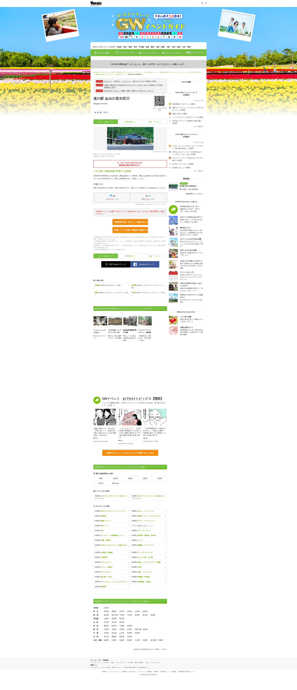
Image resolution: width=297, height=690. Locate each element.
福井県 (121, 622)
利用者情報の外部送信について (186, 671)
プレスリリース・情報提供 (145, 671)
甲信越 (141, 47)
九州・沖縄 (186, 47)
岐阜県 (114, 626)
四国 (178, 47)
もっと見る (198, 126)
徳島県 (121, 636)
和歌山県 (115, 483)
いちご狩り (106, 662)
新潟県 (121, 618)
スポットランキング (172, 52)
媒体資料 (155, 671)
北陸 (157, 47)
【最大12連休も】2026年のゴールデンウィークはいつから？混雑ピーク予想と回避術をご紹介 (133, 86)
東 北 (95, 611)
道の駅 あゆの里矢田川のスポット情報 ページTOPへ (150, 649)
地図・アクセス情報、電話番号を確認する (130, 230)
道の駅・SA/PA (102, 112)
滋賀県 (115, 478)
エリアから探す (103, 52)
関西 (163, 47)
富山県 (114, 622)
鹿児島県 (153, 640)
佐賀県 (114, 640)
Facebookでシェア (147, 264)
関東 (130, 47)
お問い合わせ (132, 671)
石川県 (106, 622)
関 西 (95, 629)
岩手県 (121, 611)
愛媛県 (114, 636)
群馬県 (137, 615)
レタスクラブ (95, 667)
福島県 (145, 611)
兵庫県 (97, 103)
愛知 (152, 47)
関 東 (95, 615)
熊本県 (129, 640)
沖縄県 (160, 640)
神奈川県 (115, 615)
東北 (125, 47)
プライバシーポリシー (114, 671)
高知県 (129, 636)
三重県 (121, 626)
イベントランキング (149, 52)
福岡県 (106, 640)
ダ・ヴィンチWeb (105, 667)
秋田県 (129, 611)
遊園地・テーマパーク (195, 52)
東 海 (95, 626)
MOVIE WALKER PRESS (130, 667)
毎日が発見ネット (143, 667)
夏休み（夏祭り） (139, 662)
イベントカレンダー (126, 52)
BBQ (134, 81)
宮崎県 (145, 640)
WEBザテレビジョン (117, 667)
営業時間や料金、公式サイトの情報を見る (130, 222)
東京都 (106, 615)
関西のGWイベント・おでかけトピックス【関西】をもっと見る (130, 453)
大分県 (137, 640)
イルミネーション (155, 662)
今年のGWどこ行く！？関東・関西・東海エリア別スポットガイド (128, 91)
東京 (135, 47)
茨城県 (152, 615)
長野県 (114, 618)
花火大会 (130, 662)
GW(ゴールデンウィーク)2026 (104, 47)
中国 (173, 47)
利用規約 (104, 671)
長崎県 (121, 640)
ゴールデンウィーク (121, 662)
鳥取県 (129, 633)
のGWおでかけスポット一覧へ (108, 285)
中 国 (95, 633)
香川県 (106, 636)
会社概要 (173, 671)
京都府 (130, 478)
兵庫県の (110, 511)
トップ (105, 122)
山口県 (121, 633)
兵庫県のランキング (111, 497)
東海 (147, 47)
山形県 (137, 611)
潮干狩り (117, 81)
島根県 (137, 633)
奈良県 (100, 483)
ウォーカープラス (96, 662)
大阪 (168, 47)
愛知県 (106, 626)
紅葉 (147, 662)
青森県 (114, 611)
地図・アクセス (154, 122)
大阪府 (144, 478)
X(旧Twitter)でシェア (118, 264)
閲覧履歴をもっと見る (194, 194)
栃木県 (145, 615)
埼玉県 (129, 615)
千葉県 (121, 615)
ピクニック (126, 81)
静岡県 (129, 626)
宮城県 (106, 611)
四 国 (95, 636)
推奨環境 (124, 671)
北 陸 (95, 622)
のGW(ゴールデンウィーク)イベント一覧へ (147, 286)
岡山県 (114, 633)
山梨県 (106, 618)
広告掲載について (164, 671)
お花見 (112, 662)
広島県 (106, 633)
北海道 (119, 47)
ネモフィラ (108, 81)
